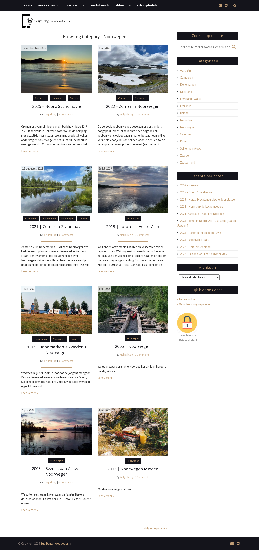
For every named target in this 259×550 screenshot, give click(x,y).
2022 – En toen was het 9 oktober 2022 (203, 254)
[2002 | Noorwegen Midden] (133, 431)
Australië (185, 70)
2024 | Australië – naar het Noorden (202, 213)
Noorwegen (58, 98)
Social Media (100, 5)
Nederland (186, 120)
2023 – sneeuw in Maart (194, 239)
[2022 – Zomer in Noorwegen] (133, 68)
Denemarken (49, 218)
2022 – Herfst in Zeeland (195, 247)
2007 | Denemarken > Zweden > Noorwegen (56, 349)
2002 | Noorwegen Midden (132, 469)
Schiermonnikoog (190, 148)
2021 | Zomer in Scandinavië (57, 226)
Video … (121, 5)
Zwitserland (187, 162)
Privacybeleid (147, 5)
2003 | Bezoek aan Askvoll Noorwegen (56, 471)
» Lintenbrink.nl (186, 299)
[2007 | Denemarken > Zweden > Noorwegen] (56, 309)
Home (28, 5)
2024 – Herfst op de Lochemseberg (202, 206)
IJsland (184, 113)
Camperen (40, 98)
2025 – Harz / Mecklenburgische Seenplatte (207, 199)
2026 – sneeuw (189, 185)
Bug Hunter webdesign (54, 543)
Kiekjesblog (50, 114)
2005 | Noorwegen (133, 346)
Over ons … (73, 5)
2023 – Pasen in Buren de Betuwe (200, 232)
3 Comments (65, 114)
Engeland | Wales (191, 98)
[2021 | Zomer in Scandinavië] (56, 189)
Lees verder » (29, 151)
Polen (183, 141)
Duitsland (186, 91)
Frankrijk (185, 106)
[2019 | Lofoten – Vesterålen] (133, 189)
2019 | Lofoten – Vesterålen (132, 226)
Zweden (74, 98)
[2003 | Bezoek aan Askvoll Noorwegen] (56, 431)
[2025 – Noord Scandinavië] (56, 68)
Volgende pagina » (155, 528)
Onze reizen (47, 5)
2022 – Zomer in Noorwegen (133, 106)
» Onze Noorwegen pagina (193, 304)
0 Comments (142, 114)
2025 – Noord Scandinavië (56, 106)
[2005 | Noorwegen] (133, 309)
